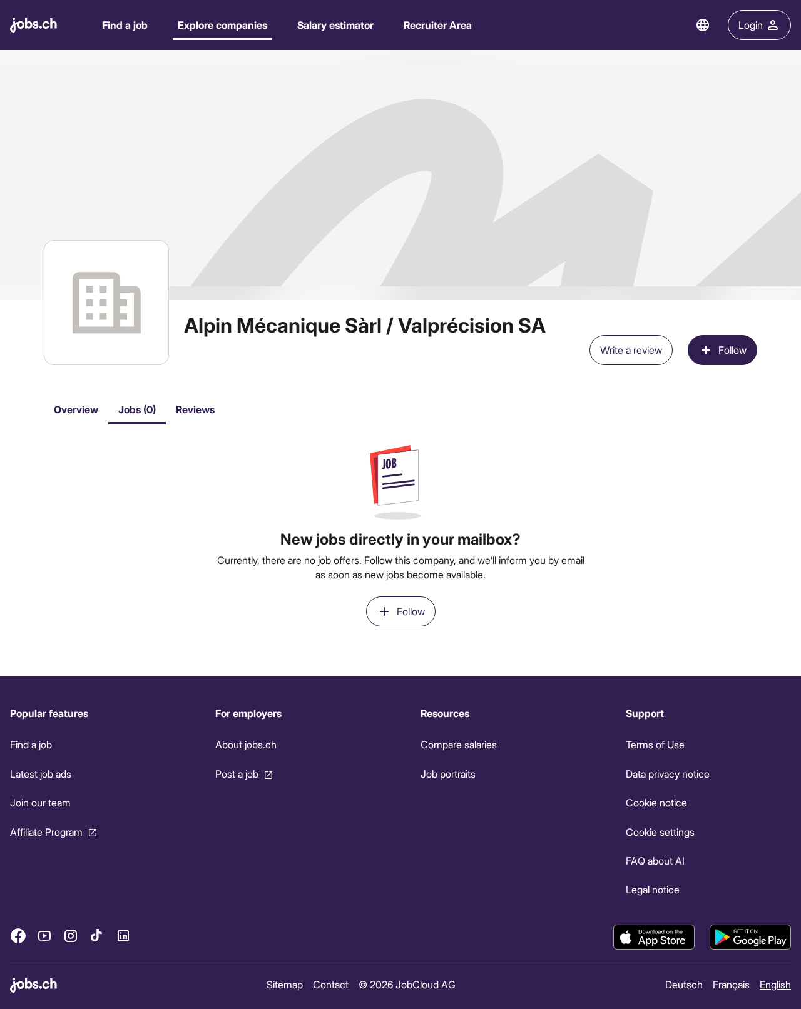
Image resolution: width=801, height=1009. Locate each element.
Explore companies (222, 25)
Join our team (40, 802)
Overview (76, 409)
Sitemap (285, 984)
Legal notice (653, 889)
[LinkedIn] (123, 936)
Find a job (125, 25)
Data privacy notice (668, 774)
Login (750, 25)
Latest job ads (40, 774)
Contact (331, 984)
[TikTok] (97, 936)
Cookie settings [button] (660, 832)
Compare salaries (459, 744)
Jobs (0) (137, 409)
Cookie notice (656, 802)
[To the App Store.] (654, 937)
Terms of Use (655, 744)
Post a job (236, 774)
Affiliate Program (46, 832)
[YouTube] (44, 936)
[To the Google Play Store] (750, 937)
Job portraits (448, 774)
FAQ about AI (655, 860)
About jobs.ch (246, 744)
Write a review (631, 350)
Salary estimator (335, 25)
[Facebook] (18, 936)
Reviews (195, 409)
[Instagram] (71, 936)
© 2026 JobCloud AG (407, 984)
